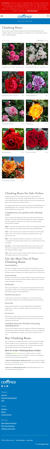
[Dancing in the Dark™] (37, 139)
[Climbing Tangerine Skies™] (13, 167)
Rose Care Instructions (8, 426)
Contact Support (6, 415)
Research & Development (9, 398)
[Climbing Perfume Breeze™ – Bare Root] (37, 54)
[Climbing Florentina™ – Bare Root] (13, 82)
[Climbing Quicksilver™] (37, 82)
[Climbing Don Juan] (13, 139)
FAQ (2, 401)
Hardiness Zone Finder (8, 429)
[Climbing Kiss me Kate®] (13, 111)
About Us (4, 395)
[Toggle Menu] (2, 16)
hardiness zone (16, 353)
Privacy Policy (29, 440)
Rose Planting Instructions (8, 423)
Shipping (4, 409)
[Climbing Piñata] (37, 111)
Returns (3, 412)
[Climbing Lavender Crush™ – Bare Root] (13, 54)
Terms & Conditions (20, 440)
